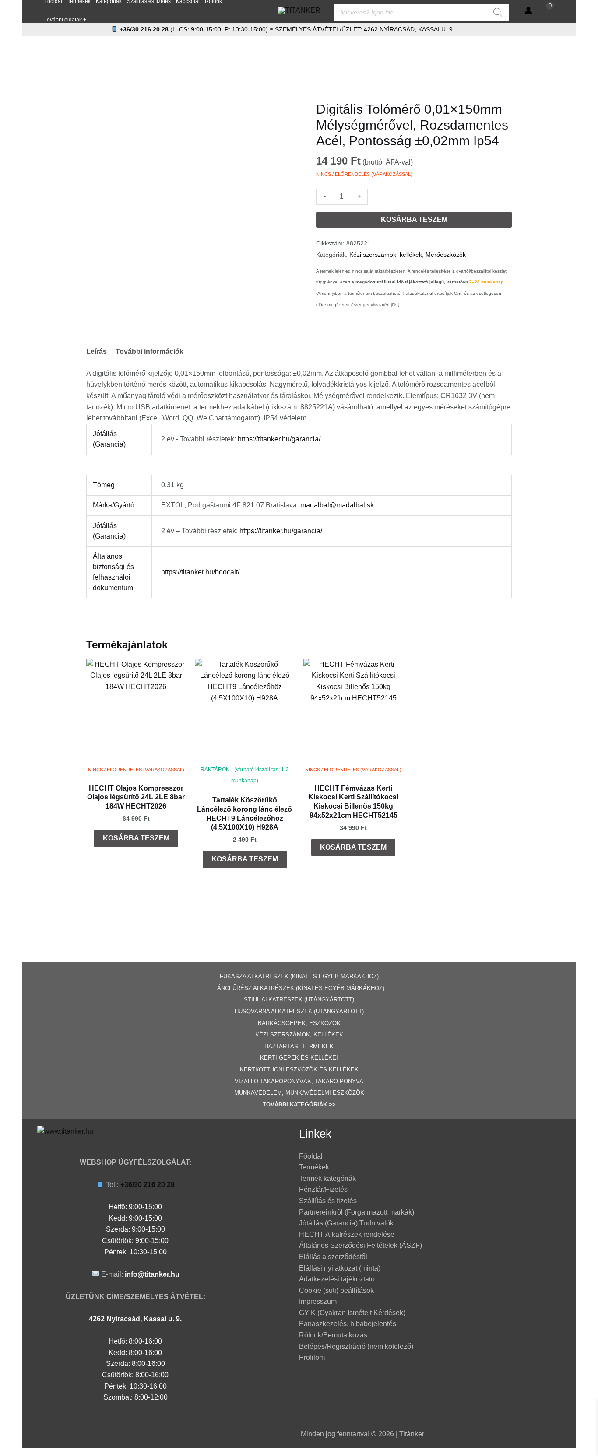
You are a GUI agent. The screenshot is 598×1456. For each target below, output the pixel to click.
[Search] (498, 12)
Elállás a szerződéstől (333, 1256)
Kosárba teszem (414, 219)
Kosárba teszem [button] (136, 838)
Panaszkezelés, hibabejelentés (347, 1323)
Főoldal (311, 1156)
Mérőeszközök (446, 254)
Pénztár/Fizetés (323, 1189)
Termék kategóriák (327, 1178)
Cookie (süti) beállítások (336, 1290)
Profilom (312, 1357)
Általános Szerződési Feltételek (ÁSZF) (360, 1245)
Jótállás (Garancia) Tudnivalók (346, 1223)
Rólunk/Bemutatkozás (333, 1335)
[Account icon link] (528, 10)
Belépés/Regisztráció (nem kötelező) (356, 1346)
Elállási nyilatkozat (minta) (339, 1268)
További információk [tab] (149, 351)
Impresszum (318, 1301)
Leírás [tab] (96, 351)
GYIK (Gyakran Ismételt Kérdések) (352, 1312)
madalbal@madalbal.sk (337, 505)
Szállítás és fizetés (328, 1200)
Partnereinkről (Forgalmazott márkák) (356, 1212)
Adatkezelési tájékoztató (337, 1279)
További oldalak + (65, 20)
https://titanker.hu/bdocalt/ (200, 572)
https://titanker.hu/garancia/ (279, 439)
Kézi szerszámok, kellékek (385, 254)
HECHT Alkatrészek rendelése (346, 1234)
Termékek (314, 1167)
